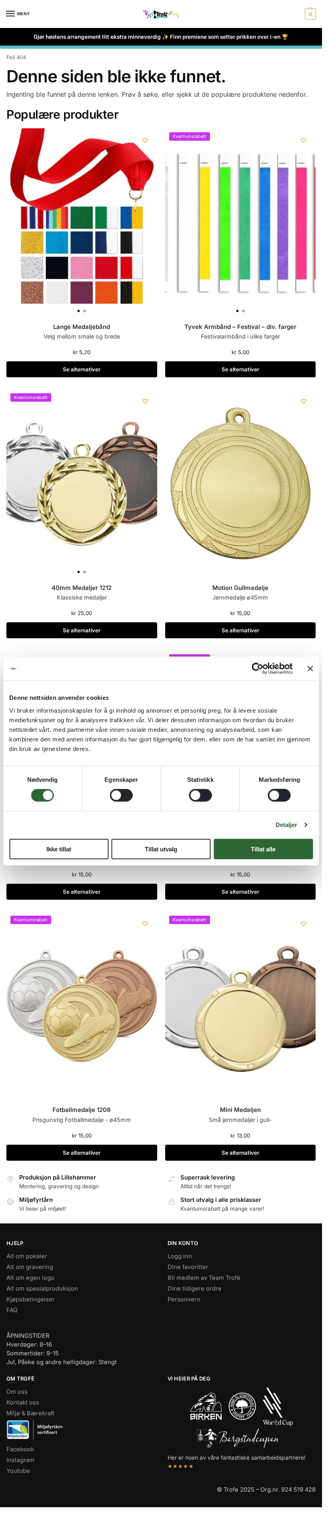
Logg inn (180, 1256)
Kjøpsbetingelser (30, 1299)
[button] (309, 14)
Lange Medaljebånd (81, 327)
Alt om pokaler (26, 1256)
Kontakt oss (22, 1402)
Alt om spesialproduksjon (42, 1288)
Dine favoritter (188, 1267)
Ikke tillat (58, 848)
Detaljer (287, 824)
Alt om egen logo (30, 1277)
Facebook (20, 1449)
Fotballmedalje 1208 (81, 1110)
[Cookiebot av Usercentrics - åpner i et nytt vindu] (257, 669)
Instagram (20, 1460)
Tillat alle (263, 848)
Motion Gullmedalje (240, 588)
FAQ (12, 1310)
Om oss (17, 1391)
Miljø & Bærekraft (30, 1413)
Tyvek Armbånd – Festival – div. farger (240, 327)
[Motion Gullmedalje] (240, 483)
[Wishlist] (145, 140)
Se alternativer (81, 630)
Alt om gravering (29, 1267)
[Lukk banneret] (310, 668)
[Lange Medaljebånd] (81, 222)
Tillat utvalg (161, 848)
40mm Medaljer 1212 (82, 588)
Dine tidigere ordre (195, 1288)
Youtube (18, 1470)
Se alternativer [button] (81, 369)
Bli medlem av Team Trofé (204, 1277)
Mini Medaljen (240, 1110)
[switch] (121, 795)
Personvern (184, 1299)
